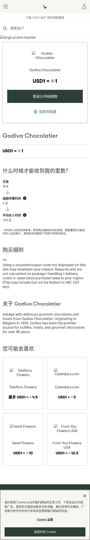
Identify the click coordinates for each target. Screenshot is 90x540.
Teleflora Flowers (23, 387)
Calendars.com (67, 387)
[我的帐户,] (84, 6)
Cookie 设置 (45, 519)
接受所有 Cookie (45, 531)
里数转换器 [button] (47, 111)
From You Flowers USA (67, 445)
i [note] (24, 198)
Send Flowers (23, 443)
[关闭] (85, 496)
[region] (45, 515)
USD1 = (13, 150)
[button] (5, 6)
